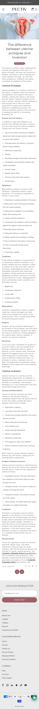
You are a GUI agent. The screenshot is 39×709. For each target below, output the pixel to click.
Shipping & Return (8, 656)
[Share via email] (36, 566)
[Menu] (3, 9)
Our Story (5, 674)
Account (5, 645)
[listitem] (19, 2)
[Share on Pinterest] (33, 566)
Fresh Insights (7, 678)
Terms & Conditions (9, 659)
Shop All (5, 626)
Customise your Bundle (10, 630)
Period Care (6, 615)
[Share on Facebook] (26, 566)
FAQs (4, 671)
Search (4, 641)
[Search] (36, 9)
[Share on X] (29, 566)
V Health (5, 619)
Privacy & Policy (7, 652)
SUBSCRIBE (19, 600)
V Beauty (5, 623)
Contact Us (6, 648)
